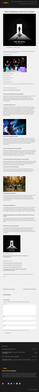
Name (4, 316)
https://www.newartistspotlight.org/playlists (11, 90)
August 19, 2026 (34, 356)
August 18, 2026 (34, 359)
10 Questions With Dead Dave (8, 349)
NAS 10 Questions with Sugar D (9, 289)
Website (4, 325)
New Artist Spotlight (9, 47)
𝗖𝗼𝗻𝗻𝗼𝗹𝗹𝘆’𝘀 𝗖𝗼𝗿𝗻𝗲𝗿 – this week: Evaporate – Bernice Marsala (16, 359)
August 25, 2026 (35, 353)
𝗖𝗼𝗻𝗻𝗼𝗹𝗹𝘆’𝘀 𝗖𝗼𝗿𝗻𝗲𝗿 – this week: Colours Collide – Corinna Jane (13, 353)
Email (4, 321)
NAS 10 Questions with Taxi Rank (29, 289)
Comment (5, 303)
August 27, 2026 (34, 349)
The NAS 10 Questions (17, 47)
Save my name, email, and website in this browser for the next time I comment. (16, 330)
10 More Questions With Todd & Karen (10, 356)
